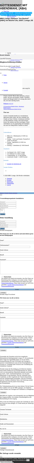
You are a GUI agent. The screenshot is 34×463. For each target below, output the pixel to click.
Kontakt (5, 90)
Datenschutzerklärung (7, 283)
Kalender (3, 69)
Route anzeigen (13, 193)
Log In (9, 185)
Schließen (3, 292)
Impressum (10, 181)
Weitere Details (4, 193)
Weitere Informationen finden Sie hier (12, 109)
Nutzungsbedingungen (7, 286)
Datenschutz (10, 183)
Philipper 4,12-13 (8, 103)
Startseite (9, 178)
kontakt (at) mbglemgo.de (14, 164)
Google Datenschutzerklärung (15, 284)
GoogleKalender (11, 69)
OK (28, 460)
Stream (5, 82)
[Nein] (13, 462)
